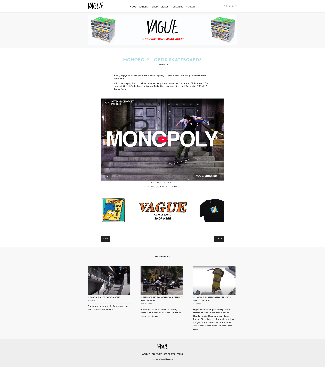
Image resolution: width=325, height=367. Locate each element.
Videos (164, 6)
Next (219, 239)
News (133, 6)
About (146, 354)
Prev (105, 239)
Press (180, 354)
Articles (144, 6)
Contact (157, 354)
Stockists (169, 354)
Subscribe (177, 6)
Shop (155, 6)
